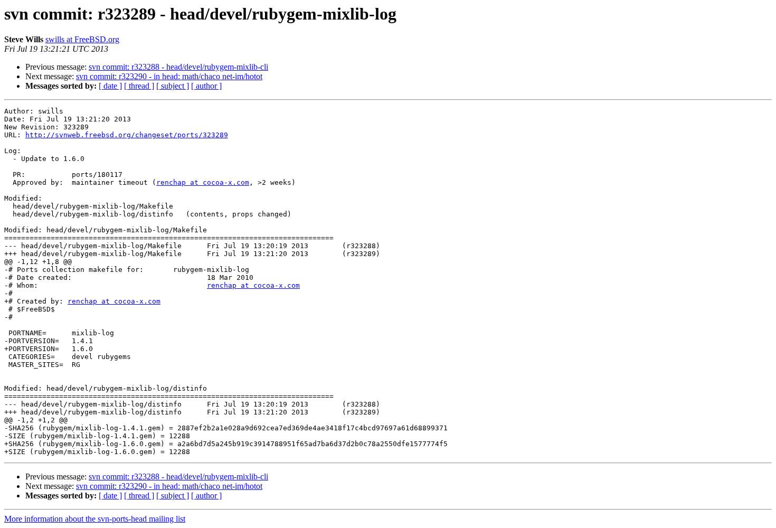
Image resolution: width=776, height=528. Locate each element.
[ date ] (110, 85)
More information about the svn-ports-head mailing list (94, 518)
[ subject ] (172, 85)
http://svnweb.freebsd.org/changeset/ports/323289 (126, 135)
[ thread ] (139, 85)
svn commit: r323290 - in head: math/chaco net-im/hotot (169, 76)
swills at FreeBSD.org (82, 39)
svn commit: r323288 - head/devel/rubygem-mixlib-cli (178, 66)
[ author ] (206, 85)
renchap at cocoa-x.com (202, 182)
